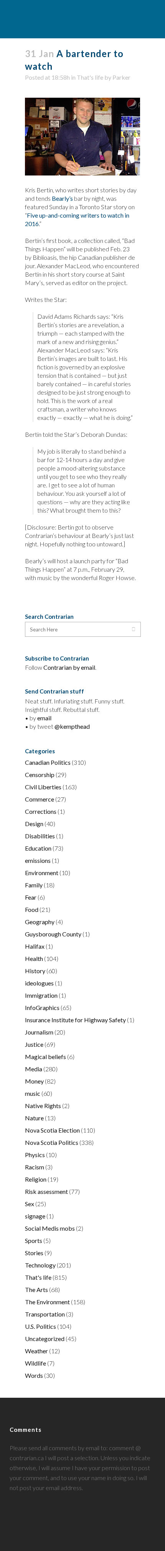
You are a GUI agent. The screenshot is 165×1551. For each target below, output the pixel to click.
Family (34, 885)
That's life (90, 77)
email (44, 717)
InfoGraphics (42, 1007)
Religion (35, 1179)
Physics (35, 1154)
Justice (34, 1044)
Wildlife (35, 1363)
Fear (30, 897)
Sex (29, 1203)
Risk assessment (46, 1191)
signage (35, 1216)
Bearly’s (62, 198)
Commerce (39, 799)
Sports (33, 1240)
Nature (34, 1117)
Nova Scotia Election (52, 1130)
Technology (40, 1265)
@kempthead (72, 726)
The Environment (47, 1301)
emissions (38, 860)
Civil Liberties (43, 786)
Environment (41, 872)
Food (31, 909)
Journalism (39, 1032)
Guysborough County (53, 934)
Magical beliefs (45, 1056)
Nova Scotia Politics (51, 1142)
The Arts (36, 1289)
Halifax (35, 946)
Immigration (41, 995)
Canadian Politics (48, 762)
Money (34, 1081)
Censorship (39, 774)
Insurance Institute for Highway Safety (75, 1019)
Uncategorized (44, 1338)
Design (34, 823)
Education (38, 848)
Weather (36, 1350)
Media (33, 1068)
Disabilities (40, 835)
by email (84, 667)
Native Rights (43, 1105)
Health (34, 958)
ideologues (39, 983)
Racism (34, 1167)
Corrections (40, 811)
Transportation (45, 1314)
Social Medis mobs (50, 1228)
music (32, 1093)
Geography (39, 921)
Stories (34, 1252)
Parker (121, 77)
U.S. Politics (40, 1326)
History (35, 970)
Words (34, 1375)
